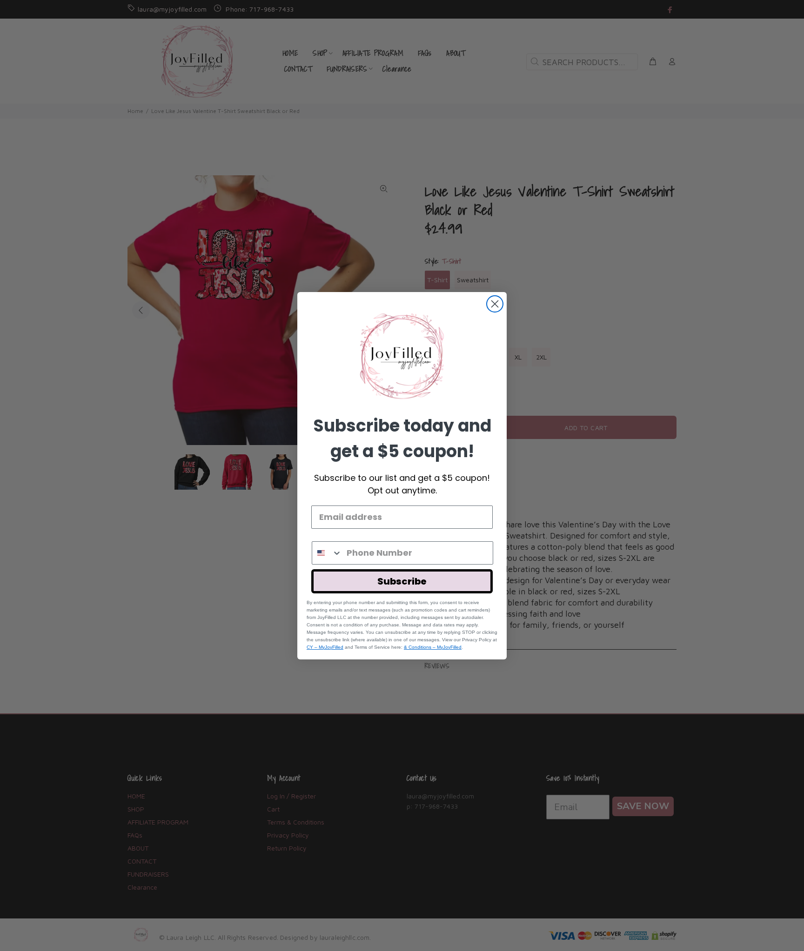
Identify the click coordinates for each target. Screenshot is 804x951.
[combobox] (327, 553)
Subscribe (402, 581)
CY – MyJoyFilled (325, 647)
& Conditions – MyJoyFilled (433, 647)
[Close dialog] (495, 304)
